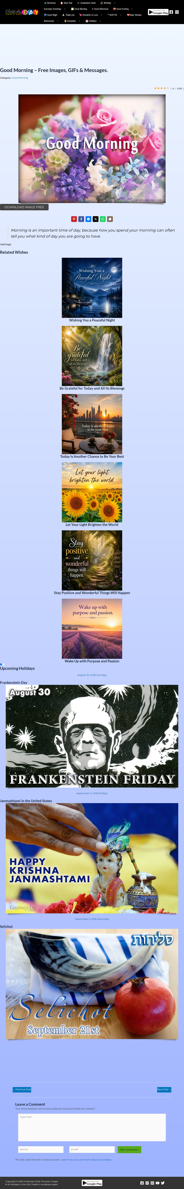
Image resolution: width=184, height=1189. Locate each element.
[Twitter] (163, 1183)
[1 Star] (155, 88)
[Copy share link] (110, 219)
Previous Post (22, 1089)
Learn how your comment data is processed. (86, 1159)
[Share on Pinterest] (74, 219)
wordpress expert (49, 1184)
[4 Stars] (164, 88)
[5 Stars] (167, 88)
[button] (114, 3)
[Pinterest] (152, 1183)
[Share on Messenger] (88, 219)
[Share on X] (95, 219)
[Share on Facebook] (81, 219)
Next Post (164, 1089)
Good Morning (20, 77)
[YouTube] (157, 1183)
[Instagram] (177, 12)
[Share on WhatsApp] (103, 219)
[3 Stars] (161, 88)
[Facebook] (171, 12)
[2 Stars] (158, 88)
